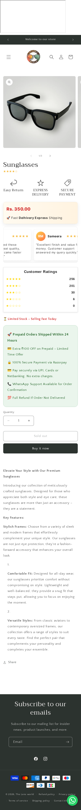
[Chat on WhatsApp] (72, 800)
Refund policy (47, 794)
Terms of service (18, 800)
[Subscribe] (67, 742)
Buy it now (40, 448)
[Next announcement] (73, 39)
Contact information (65, 800)
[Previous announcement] (8, 39)
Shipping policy (41, 800)
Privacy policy (67, 794)
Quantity (8, 412)
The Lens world (25, 794)
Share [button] (12, 662)
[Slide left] (31, 156)
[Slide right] (50, 156)
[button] (8, 57)
